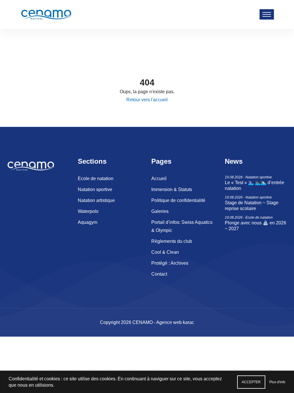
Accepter (251, 382)
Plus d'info (277, 382)
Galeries (160, 211)
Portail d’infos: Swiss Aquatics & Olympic (181, 226)
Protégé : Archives (169, 263)
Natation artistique (96, 200)
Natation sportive (95, 189)
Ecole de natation (95, 178)
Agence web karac (175, 322)
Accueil (159, 178)
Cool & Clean (165, 252)
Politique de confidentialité (178, 200)
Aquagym (87, 222)
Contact (159, 274)
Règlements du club (171, 241)
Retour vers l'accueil (147, 99)
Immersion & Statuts (171, 189)
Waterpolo (88, 211)
